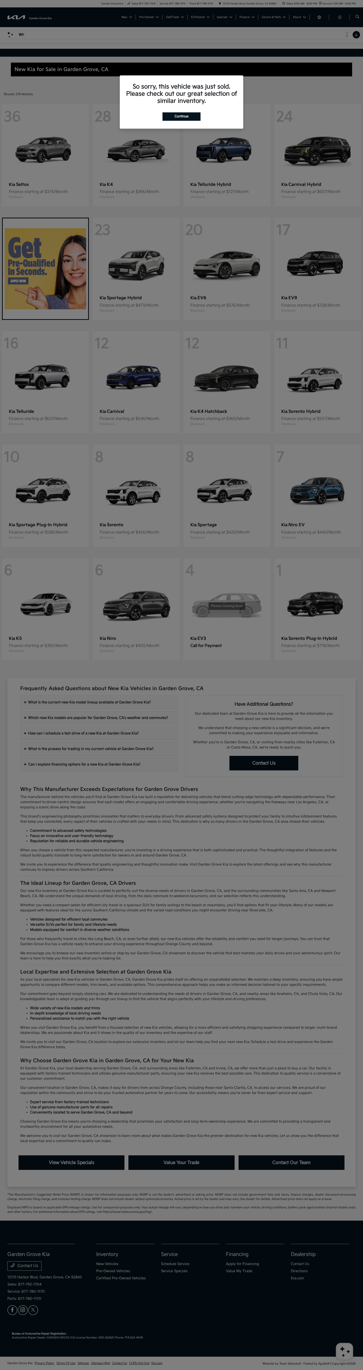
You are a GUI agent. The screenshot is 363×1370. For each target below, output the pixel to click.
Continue (181, 116)
